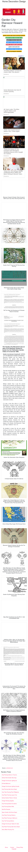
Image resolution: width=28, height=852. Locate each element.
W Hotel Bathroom (6, 783)
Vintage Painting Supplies (8, 800)
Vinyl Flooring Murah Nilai (8, 806)
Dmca (6, 847)
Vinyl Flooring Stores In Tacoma (9, 775)
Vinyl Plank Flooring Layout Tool (9, 795)
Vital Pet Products (6, 809)
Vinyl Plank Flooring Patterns (8, 815)
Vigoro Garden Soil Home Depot (9, 812)
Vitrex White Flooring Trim (8, 829)
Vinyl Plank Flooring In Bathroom (9, 818)
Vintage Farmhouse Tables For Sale (10, 823)
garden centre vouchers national (14, 42)
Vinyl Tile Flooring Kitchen (8, 821)
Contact (12, 847)
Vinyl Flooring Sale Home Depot (9, 789)
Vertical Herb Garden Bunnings (9, 777)
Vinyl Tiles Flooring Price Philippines (10, 792)
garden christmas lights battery (14, 40)
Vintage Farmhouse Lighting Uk (9, 780)
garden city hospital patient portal (14, 44)
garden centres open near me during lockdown (14, 35)
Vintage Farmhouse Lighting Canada (10, 786)
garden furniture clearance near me (14, 37)
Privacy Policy (20, 847)
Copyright (14, 849)
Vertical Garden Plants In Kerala (9, 798)
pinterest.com (9, 768)
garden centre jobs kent (14, 47)
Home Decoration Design (14, 1)
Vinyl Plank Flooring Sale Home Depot (11, 826)
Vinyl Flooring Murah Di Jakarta (9, 803)
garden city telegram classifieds (14, 51)
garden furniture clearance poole (14, 49)
